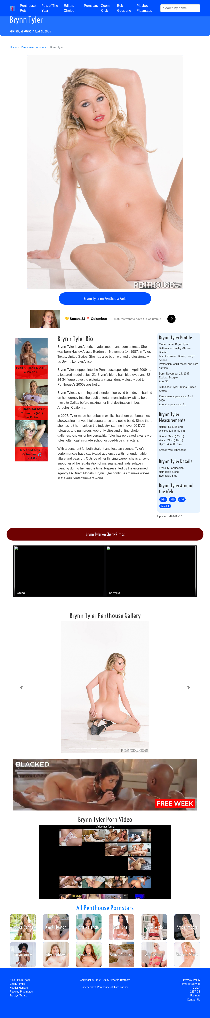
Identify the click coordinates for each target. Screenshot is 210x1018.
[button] (21, 687)
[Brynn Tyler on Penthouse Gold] (105, 172)
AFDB (181, 499)
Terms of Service (190, 983)
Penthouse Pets (28, 8)
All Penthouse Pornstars (105, 908)
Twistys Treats (18, 995)
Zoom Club (105, 8)
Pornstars (91, 5)
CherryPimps (17, 983)
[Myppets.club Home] (12, 8)
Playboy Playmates (144, 8)
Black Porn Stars (20, 979)
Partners (195, 995)
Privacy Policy (191, 979)
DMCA (196, 987)
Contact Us (193, 999)
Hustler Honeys (19, 987)
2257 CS (195, 991)
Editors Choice (69, 8)
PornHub (165, 506)
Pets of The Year (49, 8)
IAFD (172, 499)
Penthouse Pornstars (33, 47)
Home (13, 47)
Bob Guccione (124, 8)
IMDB (163, 499)
